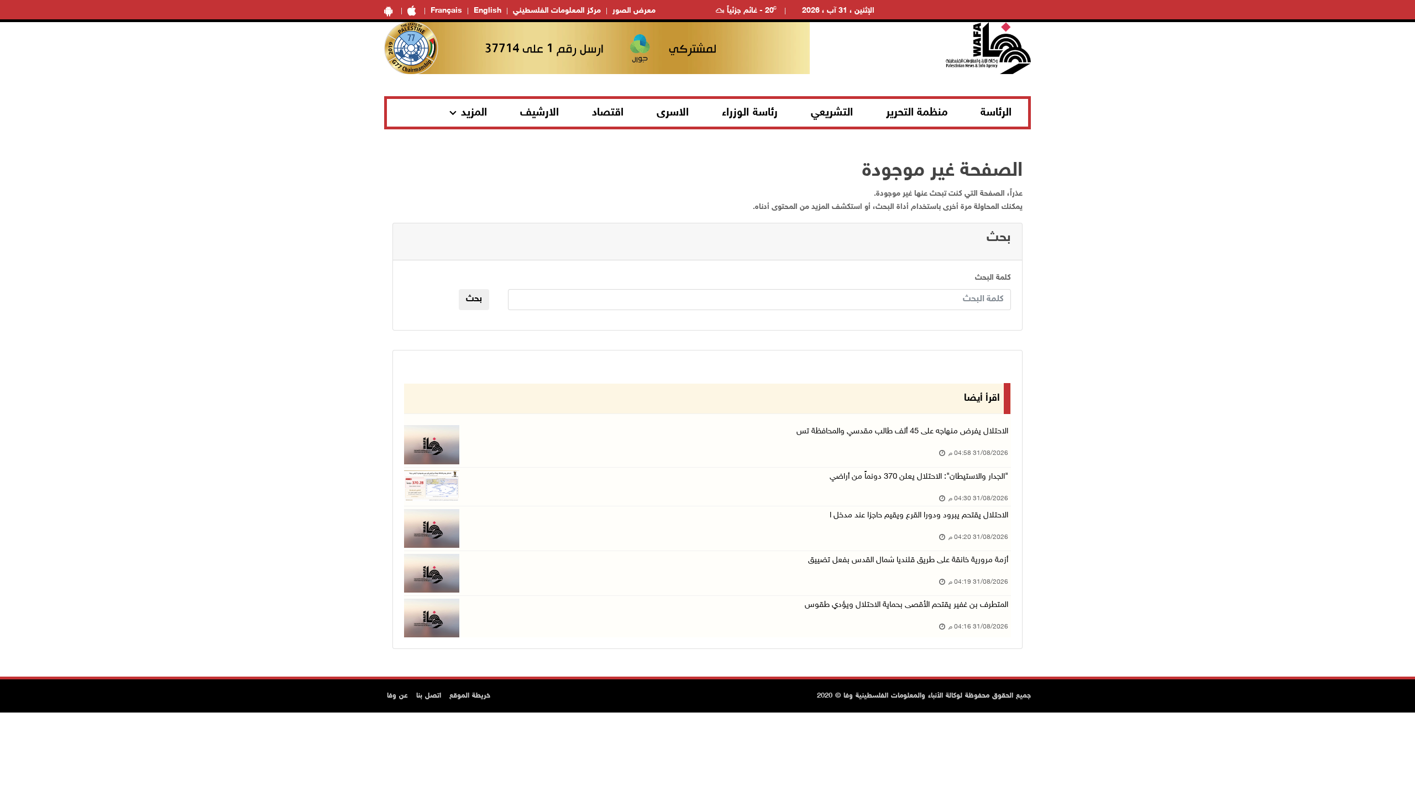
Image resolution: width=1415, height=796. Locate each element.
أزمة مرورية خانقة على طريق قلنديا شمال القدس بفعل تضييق (908, 560)
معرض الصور (634, 10)
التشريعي (832, 112)
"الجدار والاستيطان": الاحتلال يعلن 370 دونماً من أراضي (919, 476)
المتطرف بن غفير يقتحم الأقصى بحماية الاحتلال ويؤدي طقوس (906, 605)
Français (446, 10)
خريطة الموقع (469, 696)
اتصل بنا (428, 696)
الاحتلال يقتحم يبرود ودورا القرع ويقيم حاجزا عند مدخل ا (919, 515)
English (487, 10)
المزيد (474, 112)
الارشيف (539, 112)
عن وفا (397, 696)
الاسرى (673, 112)
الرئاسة (996, 112)
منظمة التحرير (917, 112)
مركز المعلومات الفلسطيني (557, 10)
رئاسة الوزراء (750, 112)
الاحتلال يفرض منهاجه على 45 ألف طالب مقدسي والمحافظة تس (902, 431)
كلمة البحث (993, 277)
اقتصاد (607, 112)
